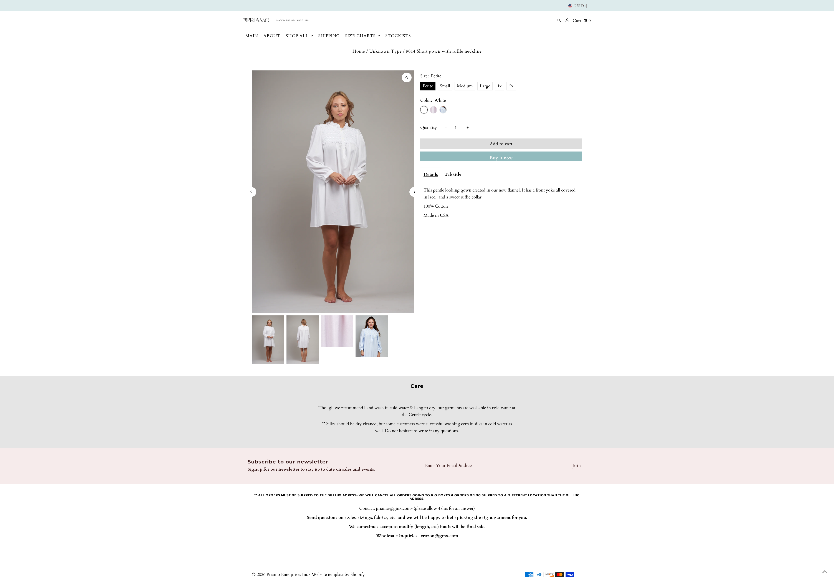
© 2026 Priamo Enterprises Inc (280, 574)
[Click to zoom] (407, 77)
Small (445, 86)
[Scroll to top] (825, 571)
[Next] (414, 192)
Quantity (428, 127)
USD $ (581, 6)
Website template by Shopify (338, 574)
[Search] (559, 20)
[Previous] (251, 192)
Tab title (453, 174)
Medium (465, 86)
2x (511, 86)
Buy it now (501, 158)
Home (358, 51)
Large (485, 86)
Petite (428, 86)
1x (499, 86)
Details (431, 174)
